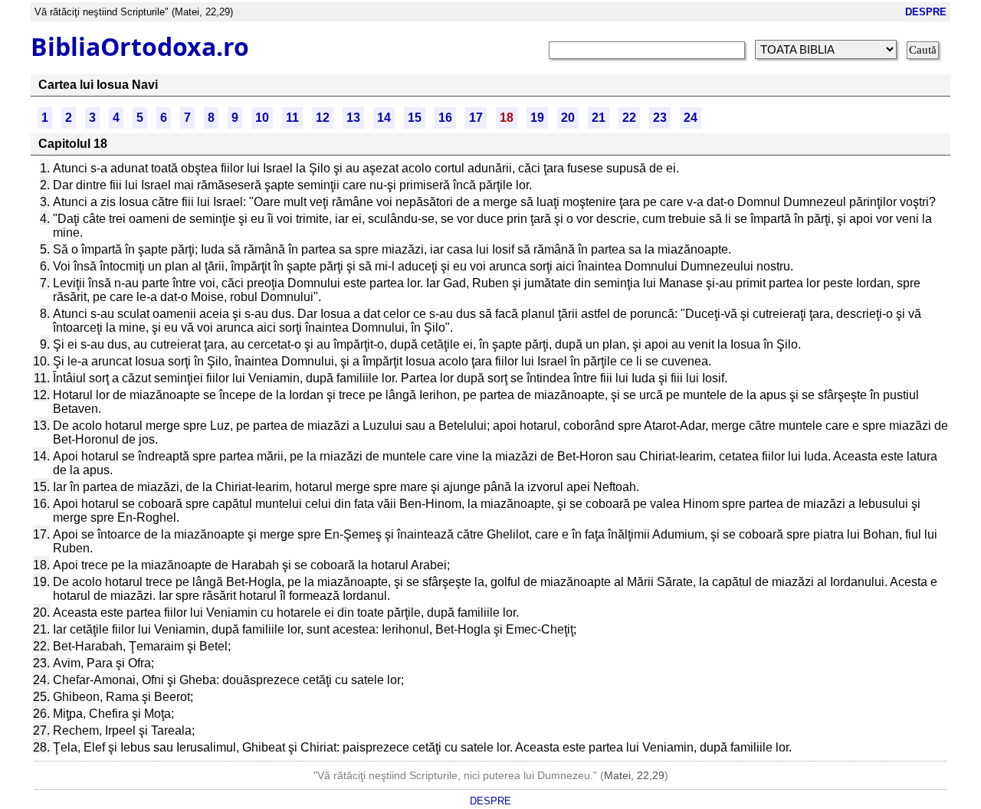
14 (384, 117)
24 (690, 117)
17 (476, 117)
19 (537, 117)
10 (262, 117)
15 (415, 117)
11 (292, 117)
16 (445, 117)
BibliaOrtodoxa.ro (140, 46)
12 (323, 117)
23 (660, 117)
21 (598, 117)
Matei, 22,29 (634, 775)
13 (353, 117)
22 (629, 117)
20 (568, 117)
